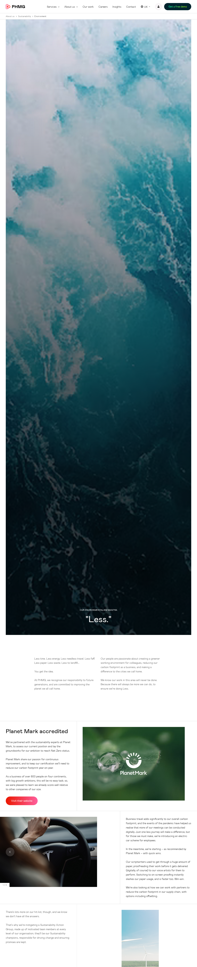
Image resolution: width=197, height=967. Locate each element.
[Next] (104, 852)
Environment (40, 16)
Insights (116, 6)
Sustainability (24, 16)
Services (52, 6)
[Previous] (10, 852)
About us (69, 6)
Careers (103, 6)
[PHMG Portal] (158, 6)
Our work (88, 6)
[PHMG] (15, 6)
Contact (131, 6)
